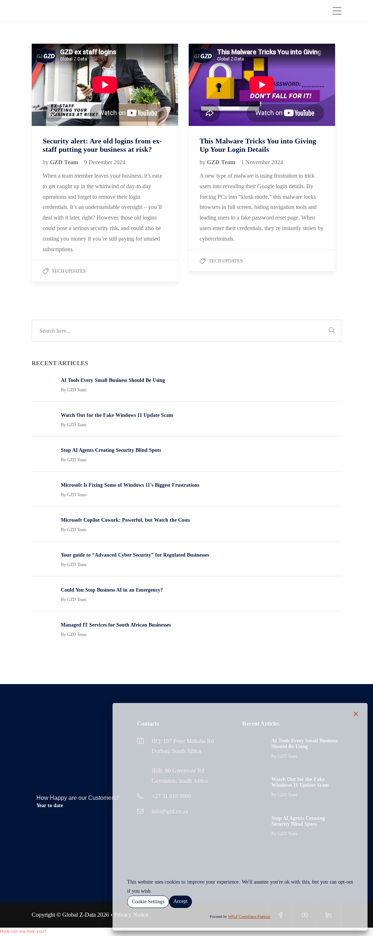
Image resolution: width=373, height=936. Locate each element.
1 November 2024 (262, 162)
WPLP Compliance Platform (249, 917)
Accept (180, 901)
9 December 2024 (104, 162)
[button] (23, 905)
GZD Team (64, 162)
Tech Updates (69, 271)
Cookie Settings (148, 901)
